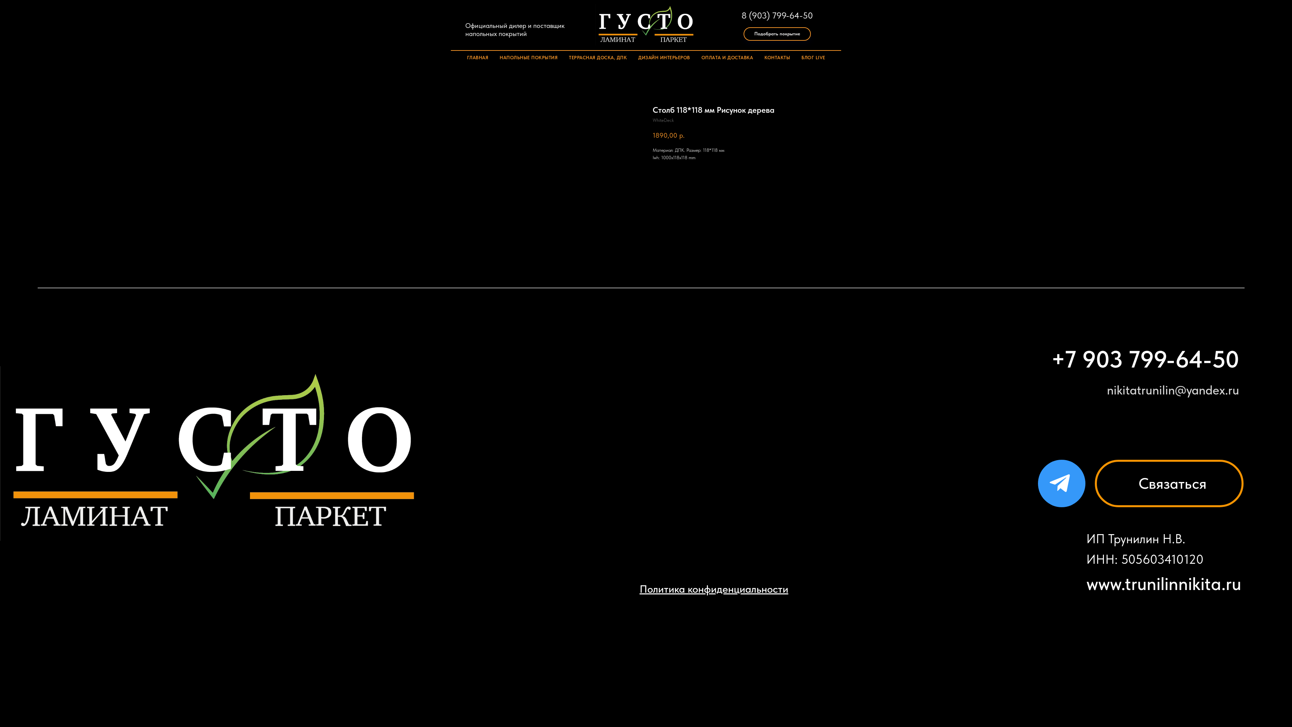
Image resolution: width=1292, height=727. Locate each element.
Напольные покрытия (529, 57)
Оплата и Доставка (727, 57)
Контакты (777, 57)
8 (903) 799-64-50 (777, 15)
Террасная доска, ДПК (598, 57)
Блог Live (813, 57)
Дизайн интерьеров (664, 57)
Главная (478, 57)
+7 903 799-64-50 (1145, 359)
